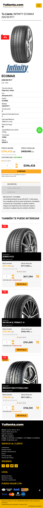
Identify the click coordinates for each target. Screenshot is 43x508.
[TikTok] (16, 465)
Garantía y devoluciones (9, 451)
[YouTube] (12, 465)
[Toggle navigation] (39, 5)
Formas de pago (7, 455)
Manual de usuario (7, 478)
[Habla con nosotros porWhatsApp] (39, 130)
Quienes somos (6, 449)
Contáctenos (5, 447)
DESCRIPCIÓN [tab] (11, 184)
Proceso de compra (7, 457)
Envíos (4, 453)
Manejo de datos (7, 476)
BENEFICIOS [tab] (11, 192)
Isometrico (38, 506)
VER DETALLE (21, 284)
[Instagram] (7, 465)
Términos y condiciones (9, 480)
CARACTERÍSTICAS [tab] (13, 188)
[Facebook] (3, 465)
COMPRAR (21, 171)
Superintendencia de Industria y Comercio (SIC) (14, 504)
